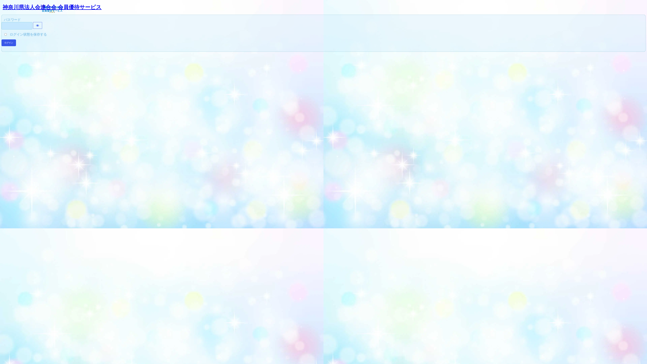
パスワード (12, 20)
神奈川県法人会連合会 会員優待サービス (52, 7)
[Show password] (37, 25)
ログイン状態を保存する (27, 34)
